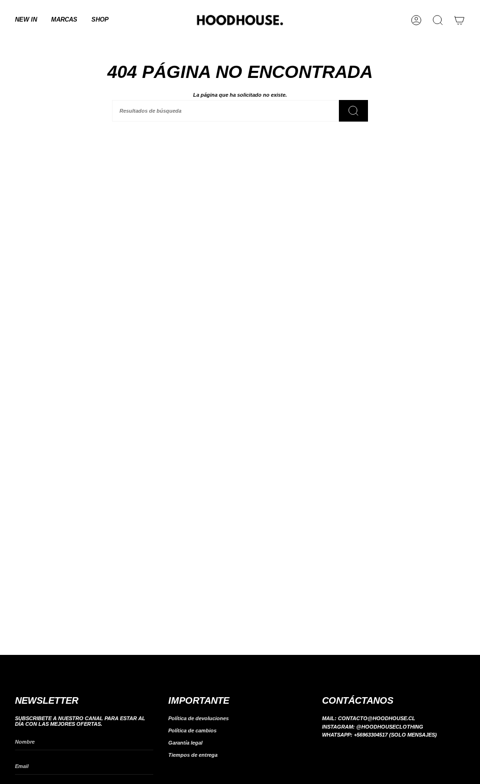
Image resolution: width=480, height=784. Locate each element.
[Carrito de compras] (459, 20)
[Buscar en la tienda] (353, 111)
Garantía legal (185, 743)
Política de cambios (192, 730)
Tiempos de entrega (193, 755)
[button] (64, 20)
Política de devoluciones (198, 718)
